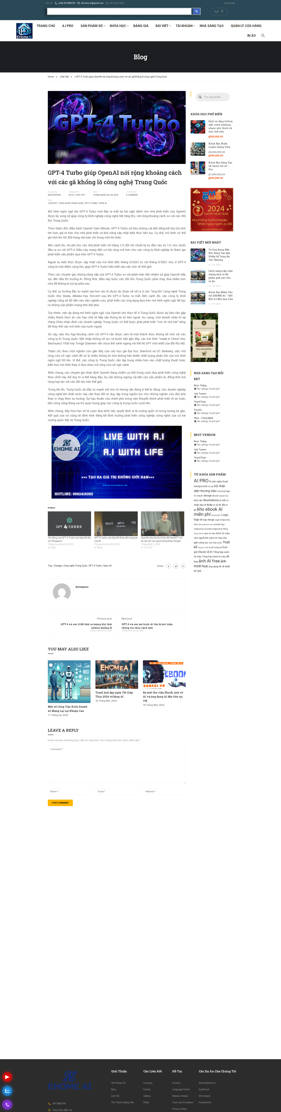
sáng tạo (203, 542)
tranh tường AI (215, 547)
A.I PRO (67, 26)
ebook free (223, 496)
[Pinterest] (183, 566)
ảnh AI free (209, 561)
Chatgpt (52, 203)
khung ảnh (216, 515)
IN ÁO (251, 36)
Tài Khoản (184, 26)
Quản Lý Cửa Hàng (246, 26)
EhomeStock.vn (207, 1082)
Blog (71, 195)
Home (51, 76)
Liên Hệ (48, 3)
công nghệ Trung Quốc (71, 203)
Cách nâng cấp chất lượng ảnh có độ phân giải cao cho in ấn (220, 276)
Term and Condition (182, 1102)
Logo (224, 515)
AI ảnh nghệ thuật (218, 481)
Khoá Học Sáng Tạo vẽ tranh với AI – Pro (220, 166)
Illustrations (211, 500)
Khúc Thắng (200, 385)
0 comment (132, 195)
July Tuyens (200, 393)
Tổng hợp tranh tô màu (214, 556)
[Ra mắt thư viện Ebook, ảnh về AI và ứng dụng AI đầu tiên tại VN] (164, 674)
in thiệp (208, 504)
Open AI (103, 203)
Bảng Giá (140, 26)
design (208, 495)
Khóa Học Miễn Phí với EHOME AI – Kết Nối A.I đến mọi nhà (220, 295)
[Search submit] (196, 11)
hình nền (198, 500)
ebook (215, 496)
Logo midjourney (222, 520)
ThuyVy (198, 409)
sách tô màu (209, 533)
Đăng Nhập (229, 3)
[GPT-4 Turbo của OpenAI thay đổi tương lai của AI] (116, 523)
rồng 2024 (198, 533)
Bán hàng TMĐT (117, 3)
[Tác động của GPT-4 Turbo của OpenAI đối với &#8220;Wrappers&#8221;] (69, 523)
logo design (208, 519)
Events (147, 1089)
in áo (222, 505)
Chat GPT (80, 195)
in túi (215, 505)
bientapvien (54, 195)
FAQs (146, 1102)
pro (212, 524)
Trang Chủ (45, 26)
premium (206, 524)
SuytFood (204, 1089)
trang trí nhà (203, 547)
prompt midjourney (213, 529)
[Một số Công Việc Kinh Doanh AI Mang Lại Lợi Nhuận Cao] (69, 681)
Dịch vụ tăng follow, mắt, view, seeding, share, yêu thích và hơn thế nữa (220, 126)
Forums (176, 1082)
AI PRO (201, 480)
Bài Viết (162, 26)
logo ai (198, 519)
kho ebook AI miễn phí (208, 512)
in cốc (223, 500)
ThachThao (200, 401)
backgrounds (200, 486)
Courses (148, 1082)
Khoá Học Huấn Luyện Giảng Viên (219, 145)
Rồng (225, 529)
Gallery (147, 1095)
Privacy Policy (179, 1108)
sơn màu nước (215, 542)
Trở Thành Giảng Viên (122, 1102)
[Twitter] (176, 566)
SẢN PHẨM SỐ (91, 26)
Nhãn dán (197, 524)
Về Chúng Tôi (118, 1082)
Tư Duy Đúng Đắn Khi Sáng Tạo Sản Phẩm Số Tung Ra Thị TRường (219, 254)
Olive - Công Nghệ (203, 418)
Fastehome (205, 1102)
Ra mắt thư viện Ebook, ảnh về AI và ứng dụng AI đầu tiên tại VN (163, 696)
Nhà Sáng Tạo (212, 26)
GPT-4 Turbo (91, 203)
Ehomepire (204, 1095)
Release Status (180, 1095)
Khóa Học (118, 26)
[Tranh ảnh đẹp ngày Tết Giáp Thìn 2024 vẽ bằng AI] (116, 674)
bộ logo (211, 486)
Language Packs (181, 1089)
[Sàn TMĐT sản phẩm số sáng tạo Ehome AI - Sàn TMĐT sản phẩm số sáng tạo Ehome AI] (24, 31)
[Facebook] (168, 566)
